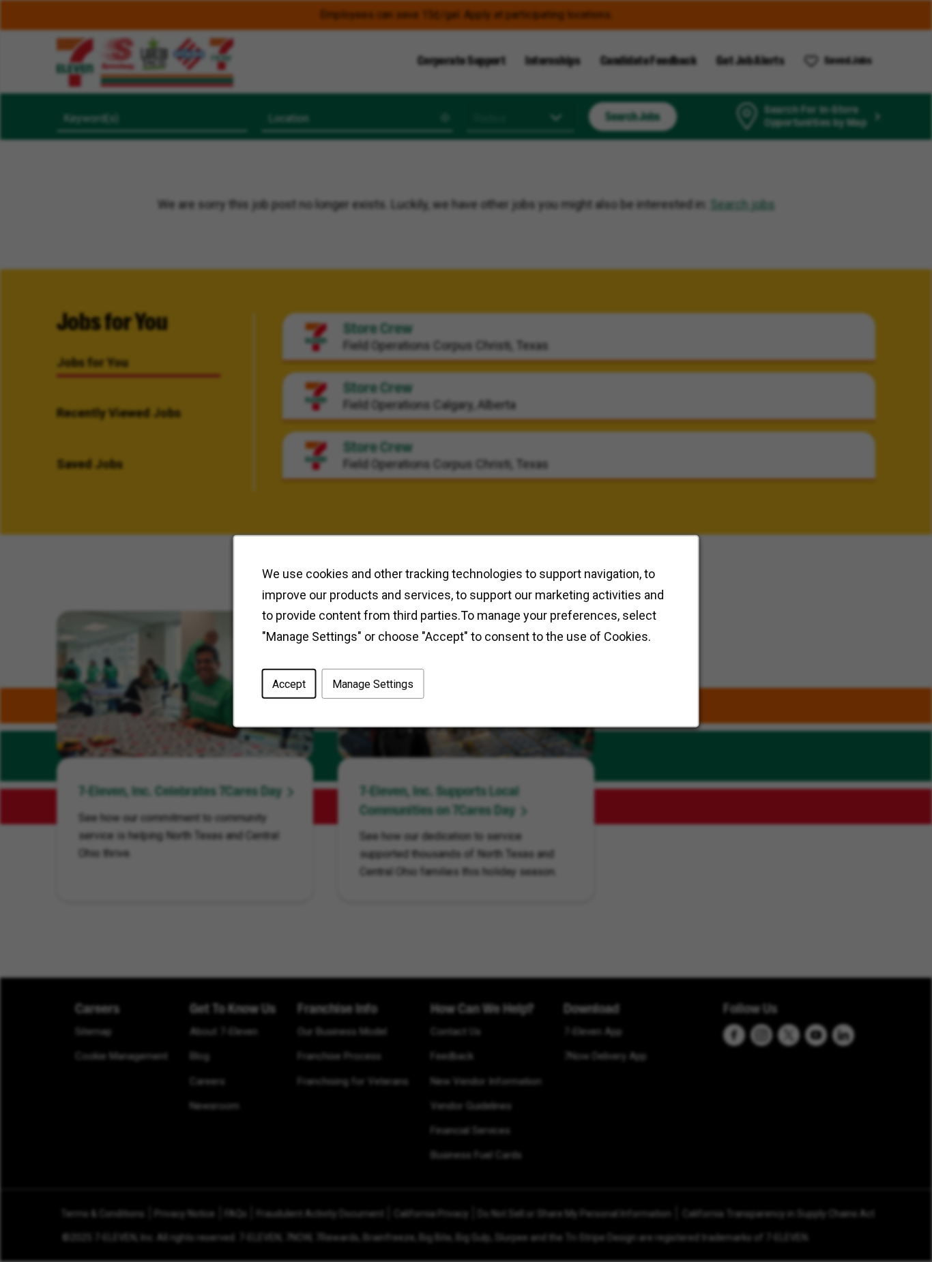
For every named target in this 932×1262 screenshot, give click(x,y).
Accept (289, 683)
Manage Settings (372, 683)
